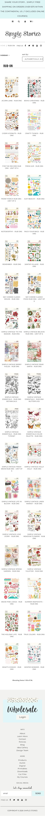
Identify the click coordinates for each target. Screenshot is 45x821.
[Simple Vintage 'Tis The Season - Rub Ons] (11, 318)
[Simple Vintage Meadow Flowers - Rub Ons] (34, 521)
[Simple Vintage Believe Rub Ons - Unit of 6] (34, 318)
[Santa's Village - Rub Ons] (34, 251)
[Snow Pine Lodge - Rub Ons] (11, 588)
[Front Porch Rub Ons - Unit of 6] (11, 185)
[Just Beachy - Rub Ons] (34, 185)
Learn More (22, 736)
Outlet (22, 763)
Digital (22, 766)
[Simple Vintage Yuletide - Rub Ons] (34, 555)
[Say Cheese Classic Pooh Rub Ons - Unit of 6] (34, 283)
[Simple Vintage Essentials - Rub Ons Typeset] (11, 418)
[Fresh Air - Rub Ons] (34, 152)
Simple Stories (31, 811)
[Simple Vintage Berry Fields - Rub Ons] (11, 351)
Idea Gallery (22, 748)
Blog (22, 745)
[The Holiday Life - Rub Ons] (11, 621)
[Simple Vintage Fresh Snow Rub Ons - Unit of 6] (11, 453)
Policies (22, 742)
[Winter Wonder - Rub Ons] (34, 653)
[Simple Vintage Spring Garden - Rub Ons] (11, 555)
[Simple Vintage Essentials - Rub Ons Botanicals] (11, 383)
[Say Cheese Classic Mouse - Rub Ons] (11, 283)
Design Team (22, 750)
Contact (22, 739)
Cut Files (22, 774)
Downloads (22, 771)
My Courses (22, 777)
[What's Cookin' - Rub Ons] (11, 653)
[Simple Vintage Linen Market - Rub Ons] (34, 488)
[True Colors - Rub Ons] (34, 621)
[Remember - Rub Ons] (11, 251)
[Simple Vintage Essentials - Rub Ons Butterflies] (34, 383)
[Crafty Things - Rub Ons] (34, 120)
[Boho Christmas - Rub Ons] (34, 87)
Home (2, 45)
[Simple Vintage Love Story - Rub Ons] (11, 521)
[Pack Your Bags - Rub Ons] (34, 218)
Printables (22, 769)
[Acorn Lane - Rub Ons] (11, 87)
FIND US (20, 46)
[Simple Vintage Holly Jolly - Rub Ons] (34, 453)
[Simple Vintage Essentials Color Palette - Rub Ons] (34, 418)
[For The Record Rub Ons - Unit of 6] (11, 152)
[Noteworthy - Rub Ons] (11, 218)
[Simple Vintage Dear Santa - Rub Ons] (34, 351)
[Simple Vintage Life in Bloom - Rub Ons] (11, 488)
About (22, 733)
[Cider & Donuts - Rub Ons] (11, 120)
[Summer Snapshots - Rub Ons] (34, 588)
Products (22, 760)
